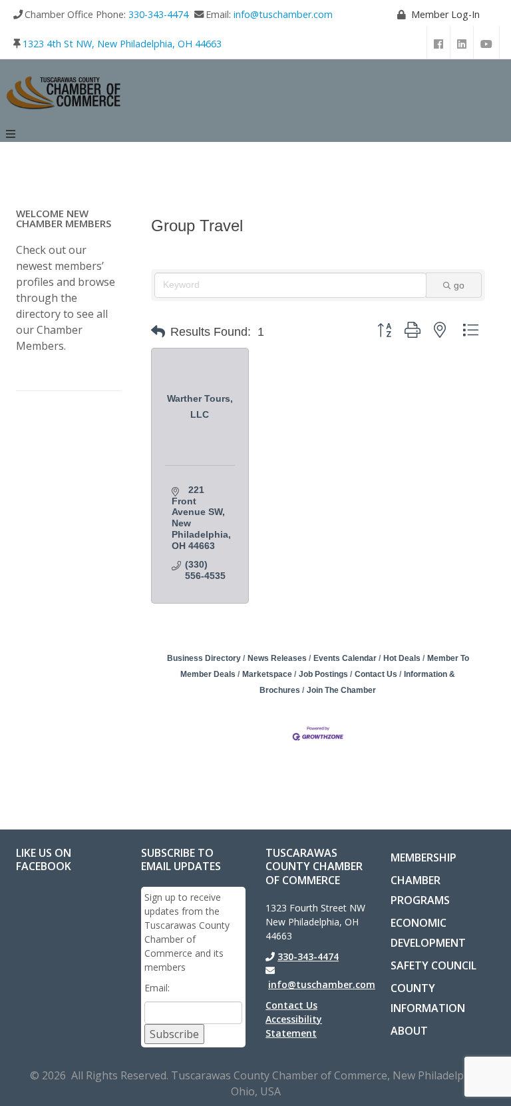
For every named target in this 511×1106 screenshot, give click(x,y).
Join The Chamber (341, 690)
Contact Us (376, 674)
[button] (158, 331)
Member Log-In (445, 14)
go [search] (459, 285)
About (409, 1030)
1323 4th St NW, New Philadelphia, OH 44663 (122, 43)
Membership (423, 857)
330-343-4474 (158, 14)
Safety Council (433, 965)
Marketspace (267, 674)
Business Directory (204, 658)
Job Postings (323, 674)
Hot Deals (402, 658)
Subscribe (174, 1034)
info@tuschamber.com (283, 14)
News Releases (277, 658)
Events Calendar (345, 658)
